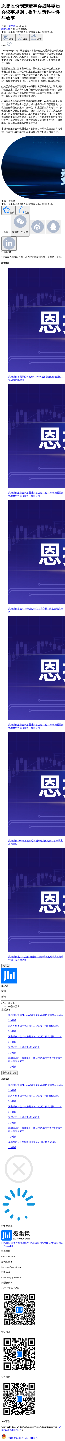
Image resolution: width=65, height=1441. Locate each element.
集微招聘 (24, 1242)
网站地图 (44, 1242)
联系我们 (34, 1242)
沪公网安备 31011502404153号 (22, 1438)
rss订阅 (9, 1246)
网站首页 (5, 1242)
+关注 (6, 965)
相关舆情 (6, 29)
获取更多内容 (9, 1072)
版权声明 (15, 1242)
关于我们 (53, 1242)
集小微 (12, 26)
